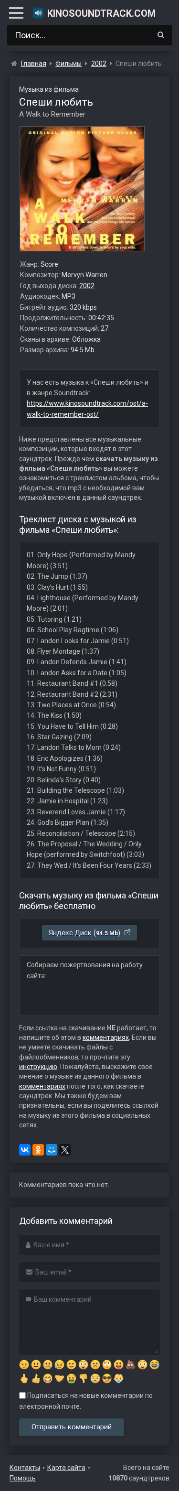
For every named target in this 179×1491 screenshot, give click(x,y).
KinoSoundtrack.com (101, 13)
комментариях (106, 1037)
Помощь (23, 1478)
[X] (65, 1150)
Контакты (25, 1467)
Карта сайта (66, 1467)
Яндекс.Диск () (85, 933)
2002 (87, 286)
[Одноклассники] (38, 1150)
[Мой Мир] (51, 1150)
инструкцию (38, 1066)
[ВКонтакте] (25, 1150)
